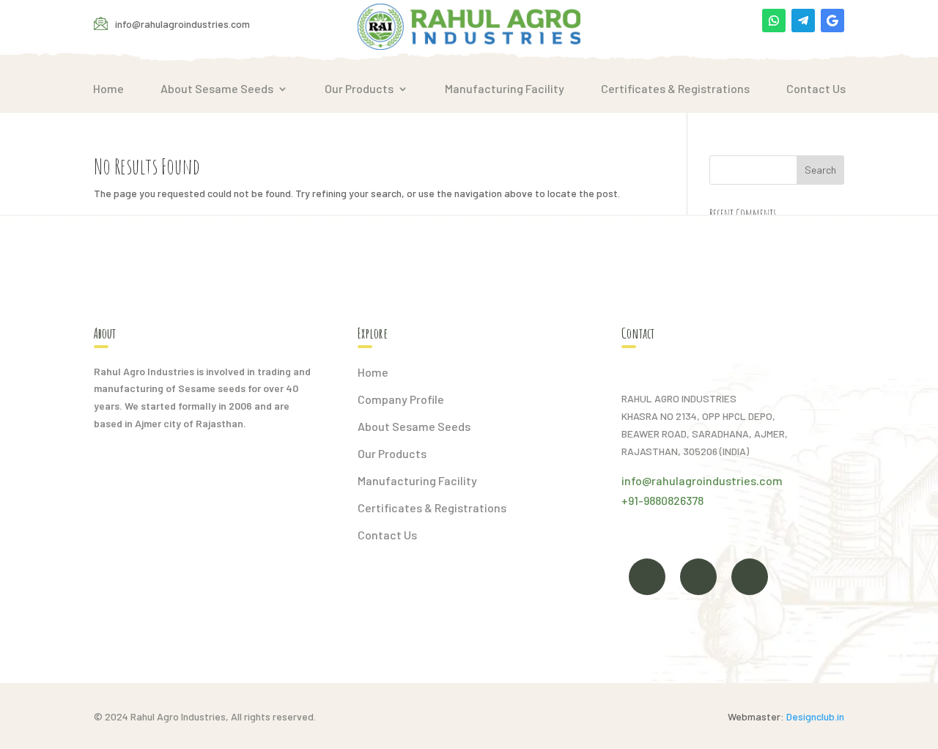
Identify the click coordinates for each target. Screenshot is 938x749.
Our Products (359, 89)
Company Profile (401, 399)
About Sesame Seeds (216, 89)
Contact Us (816, 89)
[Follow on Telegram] (803, 20)
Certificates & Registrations (675, 89)
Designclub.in (815, 716)
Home (108, 89)
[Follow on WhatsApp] (774, 20)
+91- (632, 500)
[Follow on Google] (832, 20)
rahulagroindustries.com (717, 480)
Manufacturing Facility (504, 89)
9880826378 (673, 500)
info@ (636, 480)
